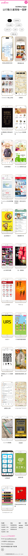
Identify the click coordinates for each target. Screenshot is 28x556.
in (2, 550)
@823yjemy (11, 541)
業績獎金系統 (13, 529)
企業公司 (7, 30)
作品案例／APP (4, 529)
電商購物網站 (13, 525)
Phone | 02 (8, 536)
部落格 (26, 525)
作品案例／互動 (5, 531)
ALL (10, 20)
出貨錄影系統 (13, 527)
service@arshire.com (10, 539)
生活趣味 (18, 25)
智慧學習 (16, 20)
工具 (21, 30)
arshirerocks (9, 544)
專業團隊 (21, 525)
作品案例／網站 (5, 527)
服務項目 (21, 527)
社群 (15, 30)
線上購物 (9, 25)
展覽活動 (14, 34)
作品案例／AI (4, 525)
